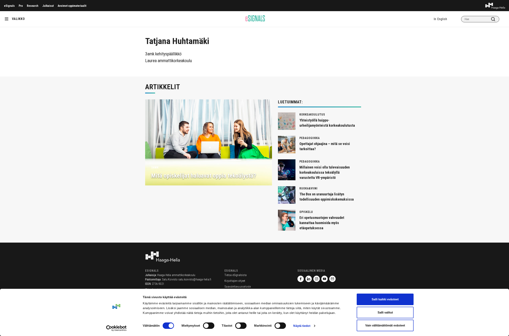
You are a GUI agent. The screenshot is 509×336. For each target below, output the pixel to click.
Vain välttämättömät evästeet (385, 325)
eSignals (9, 5)
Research (32, 5)
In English (440, 19)
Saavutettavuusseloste (237, 286)
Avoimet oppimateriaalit (72, 5)
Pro (21, 5)
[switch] (208, 325)
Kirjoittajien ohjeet (234, 280)
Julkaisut (48, 5)
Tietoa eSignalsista (235, 275)
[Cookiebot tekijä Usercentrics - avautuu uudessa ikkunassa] (116, 328)
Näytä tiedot (301, 325)
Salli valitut (385, 312)
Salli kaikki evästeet (385, 299)
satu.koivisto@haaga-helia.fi (194, 279)
